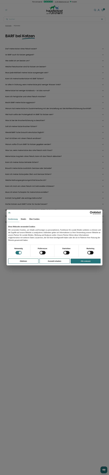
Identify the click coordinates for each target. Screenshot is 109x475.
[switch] (42, 252)
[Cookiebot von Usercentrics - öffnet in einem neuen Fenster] (91, 212)
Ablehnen (23, 261)
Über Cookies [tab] (34, 219)
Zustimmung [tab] (13, 219)
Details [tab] (23, 219)
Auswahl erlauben (54, 261)
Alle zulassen (86, 261)
